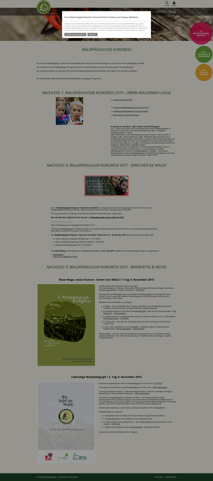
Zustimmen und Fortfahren (75, 35)
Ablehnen (92, 35)
